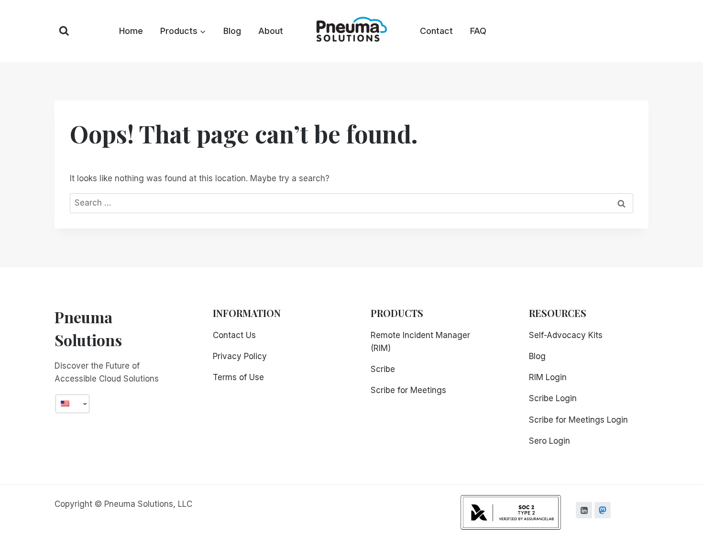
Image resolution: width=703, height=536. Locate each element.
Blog (232, 31)
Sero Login (549, 441)
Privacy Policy (240, 356)
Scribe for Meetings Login (578, 420)
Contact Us (234, 335)
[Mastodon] (602, 510)
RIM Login (548, 377)
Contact (436, 31)
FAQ (478, 31)
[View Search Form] (64, 31)
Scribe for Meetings (408, 390)
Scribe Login (553, 398)
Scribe (383, 369)
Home (131, 31)
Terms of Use (238, 377)
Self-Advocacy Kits (566, 335)
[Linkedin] (584, 510)
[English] (68, 403)
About (270, 31)
